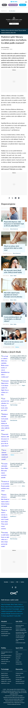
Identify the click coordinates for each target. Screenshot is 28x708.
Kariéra (22, 582)
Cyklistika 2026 (19, 664)
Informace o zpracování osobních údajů (12, 699)
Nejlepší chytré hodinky (6, 679)
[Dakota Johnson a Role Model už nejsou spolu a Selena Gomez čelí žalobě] (5, 500)
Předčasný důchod (19, 673)
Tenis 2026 (18, 658)
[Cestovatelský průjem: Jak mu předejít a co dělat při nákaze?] (14, 310)
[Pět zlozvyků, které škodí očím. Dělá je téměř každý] (14, 263)
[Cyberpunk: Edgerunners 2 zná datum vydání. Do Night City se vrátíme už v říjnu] (5, 388)
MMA (17, 652)
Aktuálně (4, 621)
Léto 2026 (19, 621)
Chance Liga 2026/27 (8, 616)
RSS (17, 582)
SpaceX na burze (4, 673)
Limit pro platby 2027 (20, 677)
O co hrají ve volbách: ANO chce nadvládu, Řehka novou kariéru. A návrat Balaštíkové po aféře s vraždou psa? (18, 357)
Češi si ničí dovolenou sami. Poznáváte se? (13, 343)
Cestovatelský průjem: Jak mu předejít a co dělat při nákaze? (13, 319)
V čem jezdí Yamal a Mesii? (6, 629)
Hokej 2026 (18, 656)
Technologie (5, 669)
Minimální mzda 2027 (20, 681)
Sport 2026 (19, 648)
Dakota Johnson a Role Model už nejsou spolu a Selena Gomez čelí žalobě (18, 496)
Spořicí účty (18, 675)
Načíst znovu (14, 23)
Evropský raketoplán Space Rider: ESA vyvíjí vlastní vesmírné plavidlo (17, 465)
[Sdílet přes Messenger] (19, 198)
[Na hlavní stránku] (14, 2)
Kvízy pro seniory (4, 631)
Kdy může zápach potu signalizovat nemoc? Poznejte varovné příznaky (13, 295)
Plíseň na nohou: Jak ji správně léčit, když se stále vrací (13, 248)
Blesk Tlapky (14, 604)
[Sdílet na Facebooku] (9, 198)
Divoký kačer (4, 663)
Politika (3, 648)
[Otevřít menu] (26, 2)
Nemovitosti (8, 609)
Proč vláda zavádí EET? (5, 657)
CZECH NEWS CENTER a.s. (19, 689)
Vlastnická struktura (18, 700)
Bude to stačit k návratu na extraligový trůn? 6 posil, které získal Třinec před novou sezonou (18, 511)
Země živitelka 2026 (20, 683)
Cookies (22, 699)
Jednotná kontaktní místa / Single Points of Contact (13, 702)
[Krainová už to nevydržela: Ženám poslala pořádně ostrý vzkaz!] (5, 486)
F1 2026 (17, 660)
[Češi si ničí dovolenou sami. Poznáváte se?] (14, 335)
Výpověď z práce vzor (5, 661)
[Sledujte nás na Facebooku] (12, 587)
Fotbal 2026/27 (19, 654)
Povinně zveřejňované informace (14, 704)
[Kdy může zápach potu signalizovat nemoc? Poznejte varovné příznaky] (14, 285)
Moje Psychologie (5, 604)
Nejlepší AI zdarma (5, 677)
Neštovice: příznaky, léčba (6, 627)
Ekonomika (19, 669)
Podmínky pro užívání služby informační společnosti (13, 697)
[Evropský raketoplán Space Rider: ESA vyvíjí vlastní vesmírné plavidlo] (5, 471)
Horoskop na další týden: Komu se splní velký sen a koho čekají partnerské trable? (18, 534)
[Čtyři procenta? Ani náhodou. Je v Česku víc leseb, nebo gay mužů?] (5, 404)
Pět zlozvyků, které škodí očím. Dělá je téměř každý (13, 271)
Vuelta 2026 (17, 616)
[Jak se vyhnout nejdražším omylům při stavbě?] (6, 455)
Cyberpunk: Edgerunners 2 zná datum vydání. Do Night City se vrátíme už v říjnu (18, 382)
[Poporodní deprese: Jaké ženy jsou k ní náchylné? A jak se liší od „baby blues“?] (14, 214)
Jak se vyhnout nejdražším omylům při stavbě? (17, 450)
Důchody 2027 (19, 679)
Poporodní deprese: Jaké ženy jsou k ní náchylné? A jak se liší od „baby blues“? (14, 224)
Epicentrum (3, 625)
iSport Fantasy (9, 606)
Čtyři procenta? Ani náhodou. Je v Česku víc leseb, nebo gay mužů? (18, 400)
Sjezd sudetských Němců (6, 655)
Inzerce (12, 582)
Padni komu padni (4, 659)
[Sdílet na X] (12, 198)
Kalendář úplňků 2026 (5, 633)
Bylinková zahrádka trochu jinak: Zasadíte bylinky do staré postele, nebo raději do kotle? (18, 415)
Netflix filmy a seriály (5, 683)
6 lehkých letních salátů (20, 642)
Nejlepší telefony (4, 675)
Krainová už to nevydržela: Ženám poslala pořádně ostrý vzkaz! (17, 483)
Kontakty (6, 582)
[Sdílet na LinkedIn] (15, 198)
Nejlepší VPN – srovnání (6, 681)
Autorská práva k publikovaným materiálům (14, 695)
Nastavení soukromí (9, 700)
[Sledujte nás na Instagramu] (15, 587)
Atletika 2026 (18, 662)
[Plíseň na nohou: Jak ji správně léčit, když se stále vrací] (14, 239)
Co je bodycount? (4, 635)
